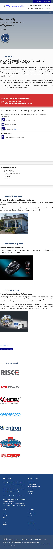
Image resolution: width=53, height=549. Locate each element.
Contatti (4, 522)
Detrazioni (5, 515)
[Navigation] (50, 12)
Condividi (5, 538)
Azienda (4, 513)
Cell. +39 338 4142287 (7, 349)
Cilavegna (17, 499)
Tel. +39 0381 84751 (6, 345)
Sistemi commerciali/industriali (12, 173)
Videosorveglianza (9, 175)
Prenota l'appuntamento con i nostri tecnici (19, 103)
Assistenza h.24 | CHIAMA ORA (42, 1)
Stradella (14, 505)
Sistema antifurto (8, 170)
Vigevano (8, 499)
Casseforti (7, 178)
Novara (12, 499)
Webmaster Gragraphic (43, 544)
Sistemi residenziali (9, 171)
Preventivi (5, 524)
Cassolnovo (18, 505)
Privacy (5, 546)
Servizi (4, 517)
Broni (4, 499)
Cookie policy (12, 546)
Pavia (24, 497)
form (15, 129)
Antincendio (7, 176)
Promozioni (5, 519)
